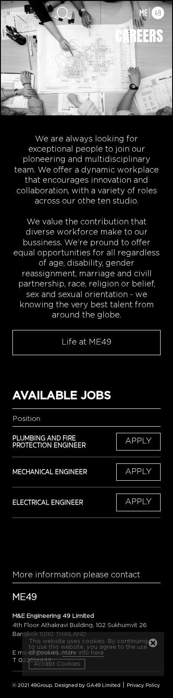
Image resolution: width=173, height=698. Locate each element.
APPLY (138, 441)
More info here (83, 653)
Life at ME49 (86, 342)
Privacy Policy (143, 685)
